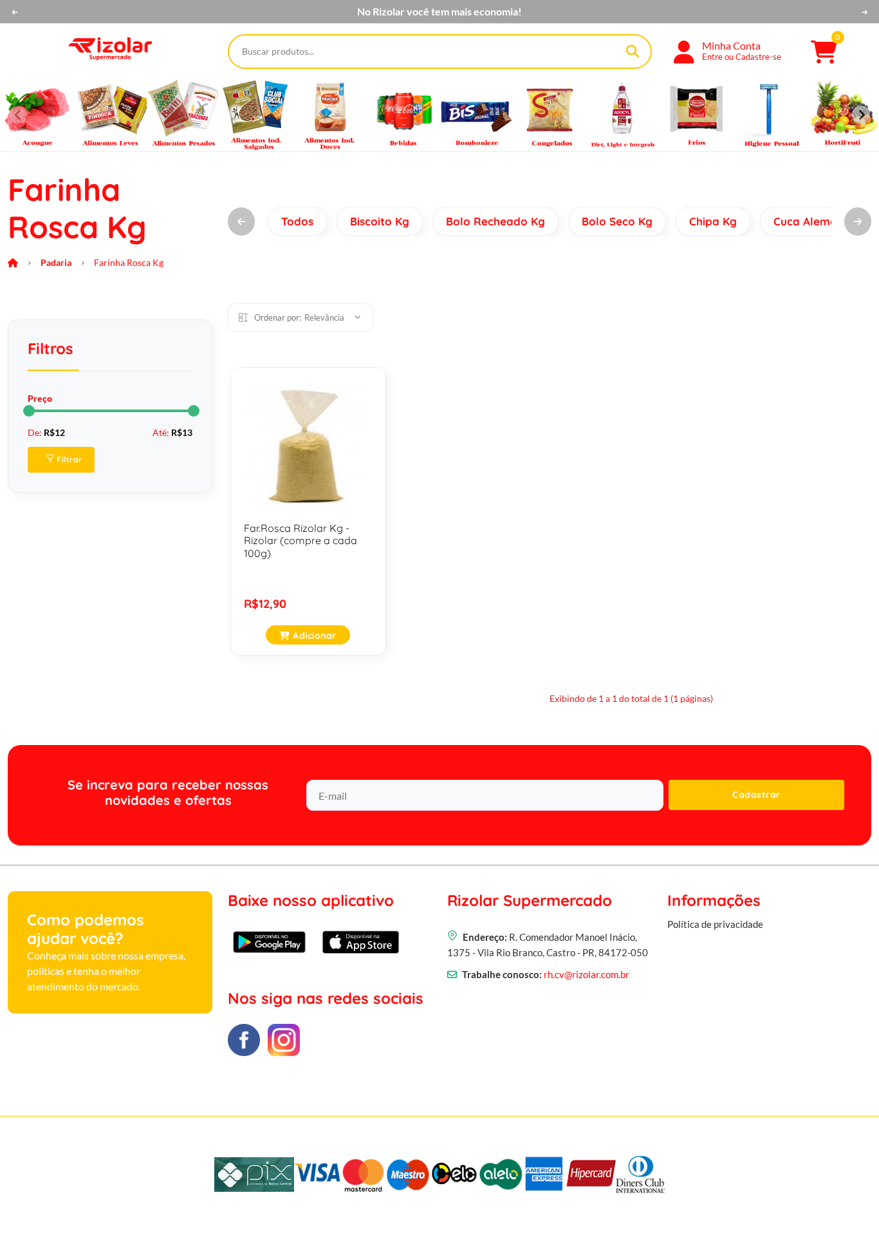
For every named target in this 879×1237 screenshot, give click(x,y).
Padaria (56, 262)
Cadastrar (756, 794)
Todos (297, 221)
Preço (40, 398)
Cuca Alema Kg (814, 221)
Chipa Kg (713, 221)
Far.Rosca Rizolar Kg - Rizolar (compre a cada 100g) (300, 540)
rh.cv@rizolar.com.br (586, 974)
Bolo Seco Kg (617, 221)
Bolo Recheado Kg (495, 221)
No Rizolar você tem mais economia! (439, 11)
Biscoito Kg (379, 221)
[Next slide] (861, 115)
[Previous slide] (18, 115)
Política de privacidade (715, 924)
